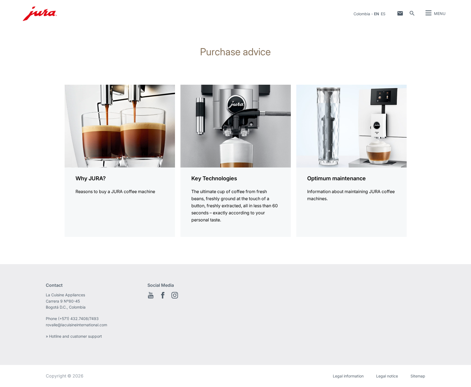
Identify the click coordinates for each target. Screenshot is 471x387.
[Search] (412, 13)
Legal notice (387, 376)
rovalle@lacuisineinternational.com (76, 324)
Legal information (348, 376)
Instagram (174, 295)
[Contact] (400, 13)
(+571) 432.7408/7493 (78, 318)
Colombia (362, 13)
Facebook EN (162, 295)
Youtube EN (150, 295)
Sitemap (417, 376)
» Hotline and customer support (74, 336)
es (383, 13)
